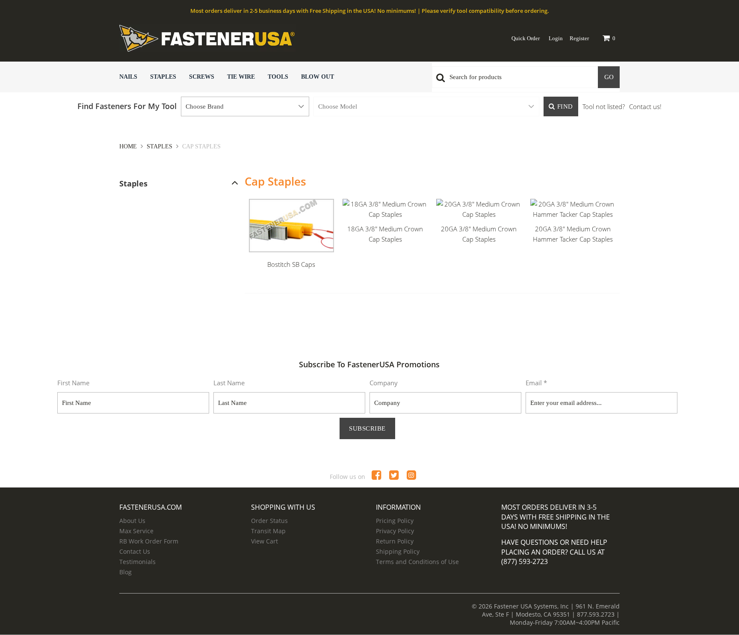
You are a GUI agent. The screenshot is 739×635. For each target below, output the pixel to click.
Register (579, 38)
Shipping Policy (398, 551)
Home (129, 146)
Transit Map (268, 531)
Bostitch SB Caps (291, 264)
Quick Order (525, 38)
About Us (132, 521)
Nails (128, 77)
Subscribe (367, 428)
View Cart (264, 541)
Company (384, 382)
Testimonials (137, 562)
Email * (536, 382)
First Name (73, 382)
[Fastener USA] (256, 38)
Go (609, 77)
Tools (278, 77)
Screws (201, 77)
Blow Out (317, 77)
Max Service (136, 531)
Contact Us (134, 551)
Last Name (229, 382)
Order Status (269, 521)
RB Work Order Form (148, 541)
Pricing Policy (395, 521)
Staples (163, 77)
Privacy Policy (395, 531)
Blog (125, 572)
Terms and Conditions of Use (417, 562)
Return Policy (395, 541)
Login (556, 38)
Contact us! (645, 106)
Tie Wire (241, 77)
